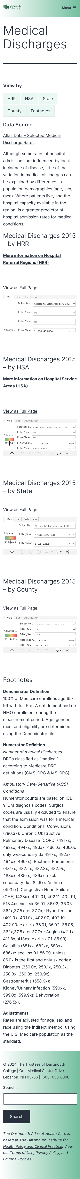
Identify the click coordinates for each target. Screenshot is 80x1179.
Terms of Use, (22, 1152)
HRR (11, 98)
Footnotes (40, 110)
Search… (11, 1087)
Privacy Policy (47, 1152)
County (14, 110)
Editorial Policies (17, 1159)
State (48, 98)
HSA (29, 98)
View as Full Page (20, 287)
